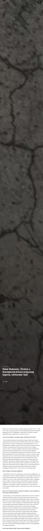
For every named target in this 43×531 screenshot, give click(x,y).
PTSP (4, 2)
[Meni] (39, 2)
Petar (6, 381)
